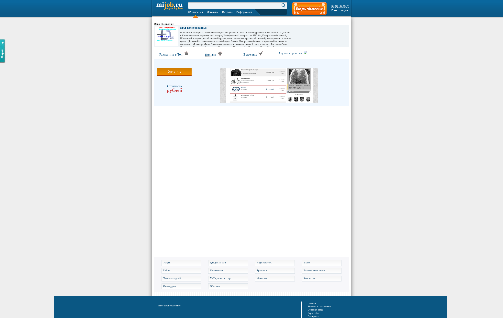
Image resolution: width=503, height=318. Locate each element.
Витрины (227, 12)
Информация (244, 12)
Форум (2, 53)
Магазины (212, 12)
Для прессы (313, 316)
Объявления (195, 12)
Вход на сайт (340, 5)
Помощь (312, 303)
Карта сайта (313, 313)
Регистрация (339, 10)
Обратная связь (315, 309)
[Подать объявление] (309, 9)
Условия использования (319, 306)
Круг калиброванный (193, 27)
